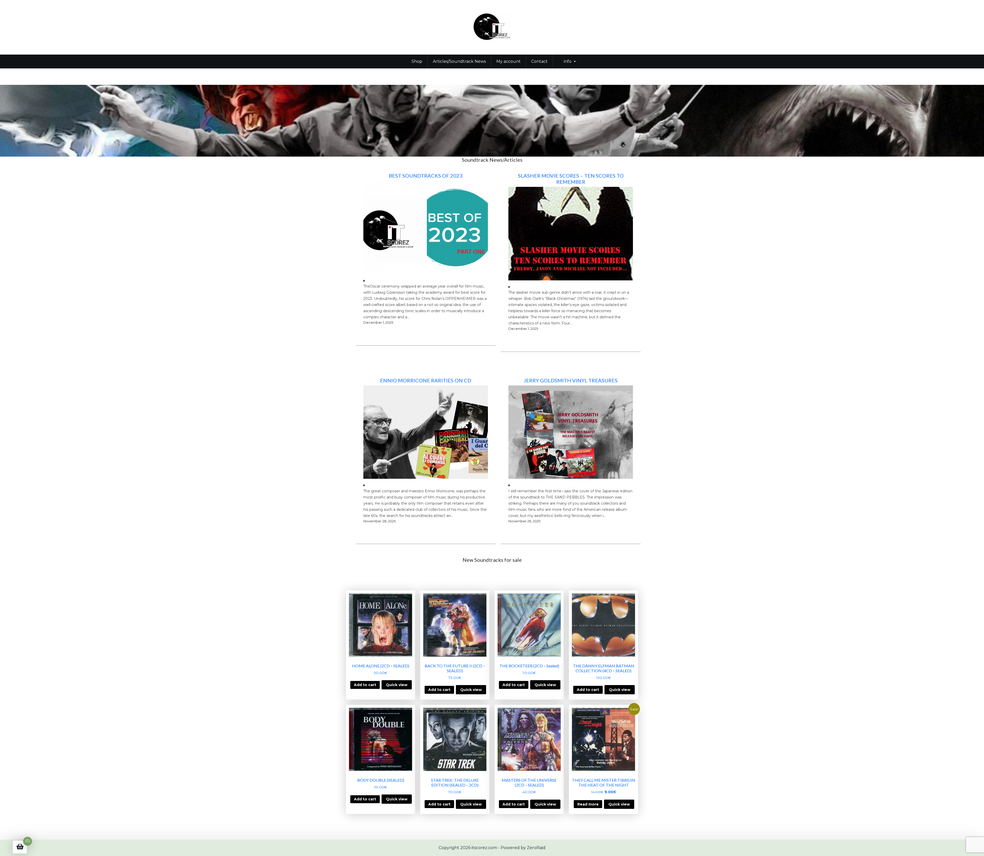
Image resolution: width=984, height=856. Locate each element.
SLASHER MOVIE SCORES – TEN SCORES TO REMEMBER (571, 178)
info (567, 61)
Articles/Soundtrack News (459, 61)
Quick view (396, 684)
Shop (417, 61)
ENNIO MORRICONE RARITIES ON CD (425, 380)
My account (508, 61)
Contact (539, 61)
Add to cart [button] (365, 684)
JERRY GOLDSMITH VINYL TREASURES (571, 380)
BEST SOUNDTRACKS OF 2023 (426, 175)
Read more (588, 804)
